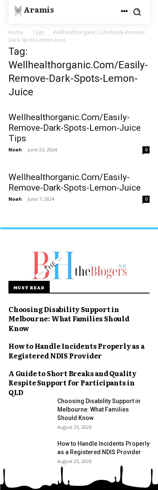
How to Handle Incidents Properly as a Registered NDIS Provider (76, 350)
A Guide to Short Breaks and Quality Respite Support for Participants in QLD (72, 382)
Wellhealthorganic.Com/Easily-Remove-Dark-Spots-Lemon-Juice (74, 182)
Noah (15, 149)
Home (15, 32)
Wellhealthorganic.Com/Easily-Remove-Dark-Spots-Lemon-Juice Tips (74, 127)
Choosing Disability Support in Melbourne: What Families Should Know (68, 318)
